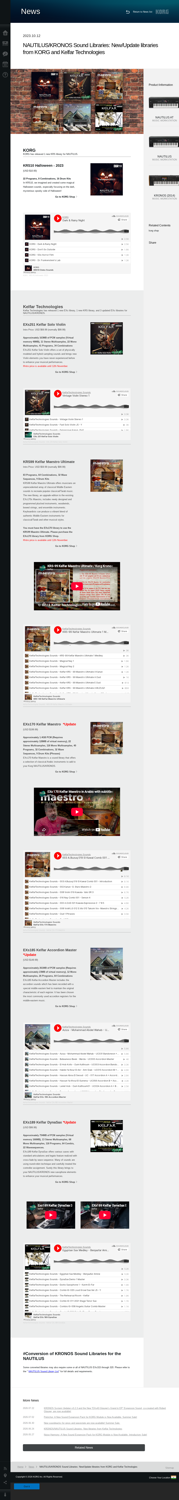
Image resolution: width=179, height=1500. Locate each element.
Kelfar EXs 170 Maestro (55, 930)
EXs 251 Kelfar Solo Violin (56, 442)
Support (6, 75)
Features (6, 54)
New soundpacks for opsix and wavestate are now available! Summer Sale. (82, 1423)
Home (6, 33)
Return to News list (142, 11)
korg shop (154, 230)
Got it (27, 1486)
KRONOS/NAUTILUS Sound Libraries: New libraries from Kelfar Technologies (83, 1428)
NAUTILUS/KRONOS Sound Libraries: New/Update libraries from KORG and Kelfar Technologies (88, 1466)
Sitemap (169, 1468)
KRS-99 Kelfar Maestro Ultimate (59, 704)
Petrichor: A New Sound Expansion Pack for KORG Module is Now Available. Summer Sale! (90, 1417)
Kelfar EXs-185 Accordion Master (59, 1102)
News (6, 1468)
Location (6, 1475)
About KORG (6, 1495)
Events (6, 64)
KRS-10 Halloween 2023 (38, 275)
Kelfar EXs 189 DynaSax (55, 1323)
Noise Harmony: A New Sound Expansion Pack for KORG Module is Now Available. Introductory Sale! (95, 1434)
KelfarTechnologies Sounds (34, 442)
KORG (25, 275)
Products (6, 43)
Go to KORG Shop (65, 196)
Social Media (6, 1482)
